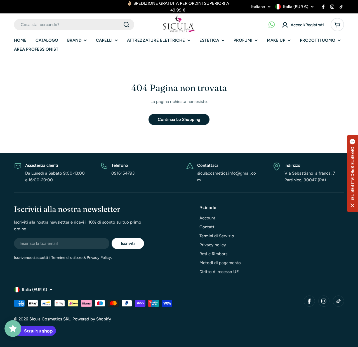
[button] (352, 173)
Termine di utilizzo (67, 257)
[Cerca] (126, 24)
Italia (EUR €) (295, 6)
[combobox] (74, 24)
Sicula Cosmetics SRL (49, 319)
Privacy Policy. (99, 257)
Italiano (258, 7)
